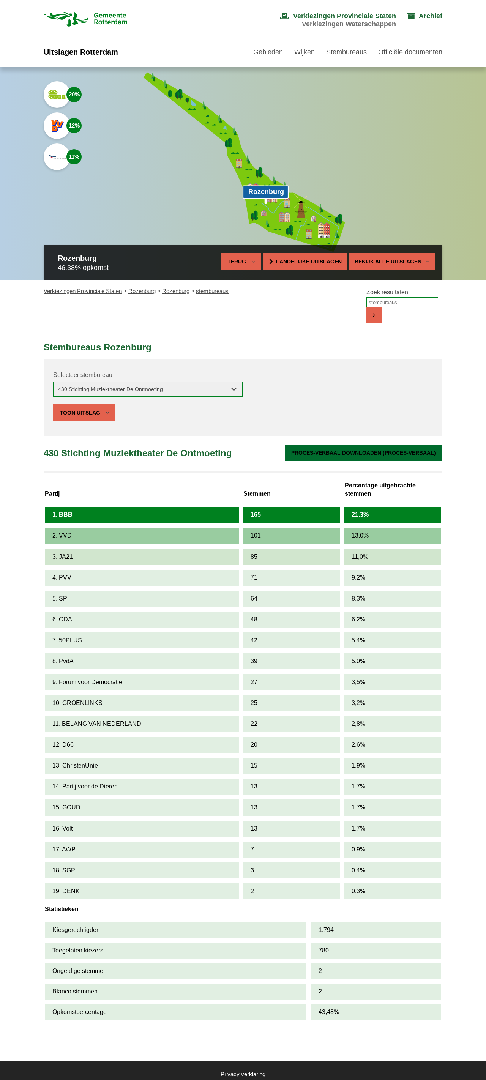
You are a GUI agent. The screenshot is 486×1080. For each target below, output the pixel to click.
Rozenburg (142, 291)
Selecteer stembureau (82, 375)
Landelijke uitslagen (309, 262)
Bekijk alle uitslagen (388, 262)
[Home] (85, 19)
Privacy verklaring (243, 1074)
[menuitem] (330, 20)
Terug (236, 262)
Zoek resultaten (387, 292)
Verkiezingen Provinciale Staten (83, 291)
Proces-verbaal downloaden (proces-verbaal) (363, 453)
